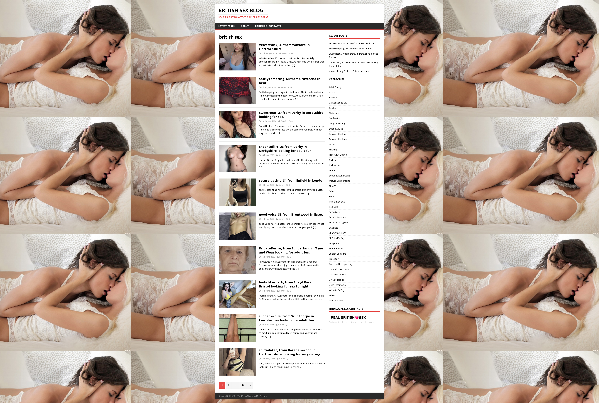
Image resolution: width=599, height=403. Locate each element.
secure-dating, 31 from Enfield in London (291, 180)
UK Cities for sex (337, 274)
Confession (334, 118)
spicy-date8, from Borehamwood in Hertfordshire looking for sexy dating (289, 352)
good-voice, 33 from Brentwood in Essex (291, 214)
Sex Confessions (337, 217)
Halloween (334, 165)
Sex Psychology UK (338, 222)
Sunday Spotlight (337, 253)
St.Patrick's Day (337, 237)
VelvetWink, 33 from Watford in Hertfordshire (284, 47)
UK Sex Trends (336, 279)
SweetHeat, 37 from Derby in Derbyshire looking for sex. (291, 115)
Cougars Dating (337, 123)
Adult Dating (335, 87)
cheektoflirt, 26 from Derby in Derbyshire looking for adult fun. (285, 149)
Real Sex (333, 206)
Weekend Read (336, 300)
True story (334, 258)
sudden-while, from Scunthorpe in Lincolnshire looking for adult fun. (287, 318)
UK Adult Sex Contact (340, 269)
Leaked (332, 170)
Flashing (333, 149)
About (245, 25)
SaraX (284, 53)
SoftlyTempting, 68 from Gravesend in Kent (289, 81)
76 (243, 385)
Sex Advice (334, 211)
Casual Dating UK (338, 102)
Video (332, 295)
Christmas (334, 113)
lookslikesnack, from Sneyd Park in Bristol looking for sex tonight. (287, 284)
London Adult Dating (339, 175)
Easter (332, 144)
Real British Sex (337, 201)
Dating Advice (336, 128)
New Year (334, 186)
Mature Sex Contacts (339, 180)
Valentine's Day (336, 290)
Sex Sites (333, 227)
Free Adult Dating (338, 154)
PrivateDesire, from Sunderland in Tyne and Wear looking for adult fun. (291, 250)
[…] (293, 65)
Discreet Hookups (338, 139)
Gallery (332, 160)
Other (332, 191)
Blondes (333, 97)
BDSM (332, 92)
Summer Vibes (336, 248)
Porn (331, 196)
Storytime (334, 243)
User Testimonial (337, 284)
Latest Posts (226, 25)
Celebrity (333, 107)
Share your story (337, 232)
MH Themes (261, 396)
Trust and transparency (340, 264)
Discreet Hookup (337, 134)
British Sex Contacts (268, 25)
